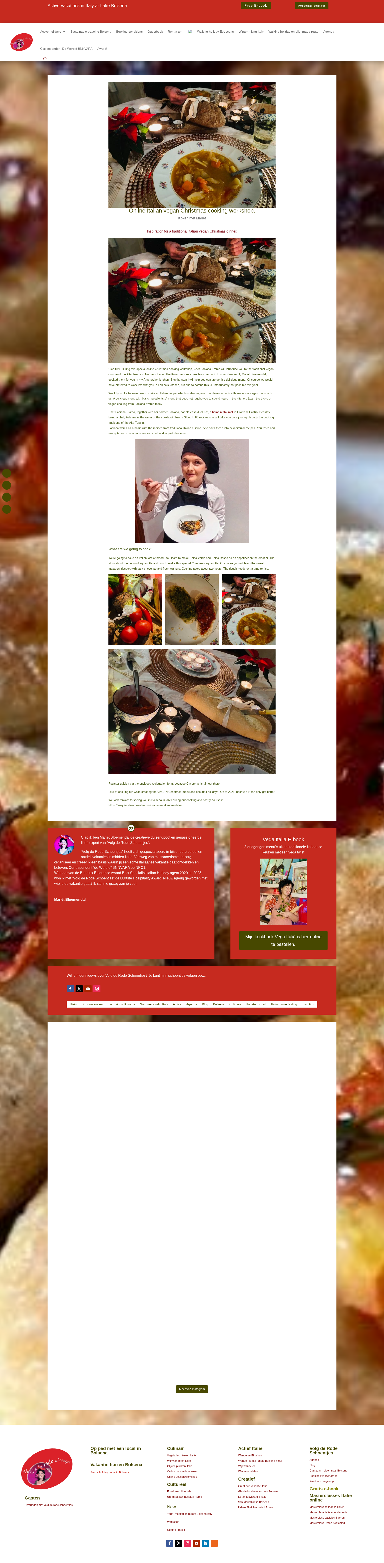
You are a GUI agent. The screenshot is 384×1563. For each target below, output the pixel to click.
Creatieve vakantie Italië (252, 1486)
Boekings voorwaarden (324, 1475)
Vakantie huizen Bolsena (116, 1464)
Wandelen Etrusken (250, 1455)
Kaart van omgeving (322, 1481)
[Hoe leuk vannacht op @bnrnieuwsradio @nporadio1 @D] (192, 1237)
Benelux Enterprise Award (100, 873)
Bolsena (218, 1004)
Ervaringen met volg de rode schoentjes (49, 1505)
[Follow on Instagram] (96, 988)
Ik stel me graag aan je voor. (115, 883)
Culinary (235, 1004)
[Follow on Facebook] (70, 988)
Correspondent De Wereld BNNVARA (66, 48)
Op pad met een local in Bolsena (115, 1450)
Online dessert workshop (182, 1476)
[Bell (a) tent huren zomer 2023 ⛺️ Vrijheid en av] (294, 1109)
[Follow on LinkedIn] (205, 1543)
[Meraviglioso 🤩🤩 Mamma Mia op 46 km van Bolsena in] (294, 1246)
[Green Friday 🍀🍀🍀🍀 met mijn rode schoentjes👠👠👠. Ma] (192, 1101)
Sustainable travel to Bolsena (90, 31)
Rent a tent (175, 31)
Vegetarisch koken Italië (181, 1455)
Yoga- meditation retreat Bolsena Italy (189, 1513)
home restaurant (222, 412)
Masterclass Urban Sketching (327, 1523)
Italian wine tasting (284, 1004)
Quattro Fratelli (176, 1529)
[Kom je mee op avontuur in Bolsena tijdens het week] (90, 1307)
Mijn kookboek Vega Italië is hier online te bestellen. (283, 940)
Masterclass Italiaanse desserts (328, 1512)
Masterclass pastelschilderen (327, 1517)
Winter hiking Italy (251, 31)
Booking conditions (129, 31)
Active (177, 1004)
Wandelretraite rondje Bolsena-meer (260, 1460)
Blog (205, 1004)
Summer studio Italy (154, 1004)
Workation (173, 1521)
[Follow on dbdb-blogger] (214, 1543)
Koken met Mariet (192, 218)
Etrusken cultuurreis (179, 1491)
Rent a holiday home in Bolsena (109, 1472)
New (171, 1506)
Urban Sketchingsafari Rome (184, 1496)
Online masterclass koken (182, 1471)
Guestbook (155, 31)
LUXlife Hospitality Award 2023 (72, 14)
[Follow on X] (79, 988)
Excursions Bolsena (121, 1004)
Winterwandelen (248, 1471)
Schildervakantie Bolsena (253, 1502)
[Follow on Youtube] (88, 988)
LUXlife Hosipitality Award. (141, 878)
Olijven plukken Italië (179, 1466)
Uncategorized (256, 1004)
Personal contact (311, 5)
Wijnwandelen (247, 1466)
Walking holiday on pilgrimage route (293, 31)
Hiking (74, 1004)
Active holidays (50, 31)
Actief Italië (250, 1448)
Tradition (308, 1004)
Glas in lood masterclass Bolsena (258, 1491)
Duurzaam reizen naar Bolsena (328, 1470)
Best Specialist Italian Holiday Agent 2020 (81, 20)
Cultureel (176, 1484)
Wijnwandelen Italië (179, 1460)
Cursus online (93, 1004)
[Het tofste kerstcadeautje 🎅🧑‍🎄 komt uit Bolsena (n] (90, 1069)
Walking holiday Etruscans (215, 31)
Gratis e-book (324, 1488)
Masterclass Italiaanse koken (327, 1507)
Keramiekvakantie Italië (252, 1496)
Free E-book (255, 5)
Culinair (175, 1448)
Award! (102, 48)
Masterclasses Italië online (331, 1497)
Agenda (328, 31)
